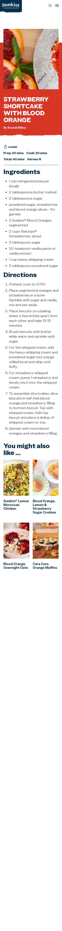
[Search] (50, 5)
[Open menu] (57, 5)
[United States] (11, 5)
